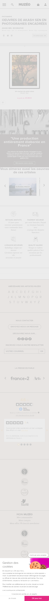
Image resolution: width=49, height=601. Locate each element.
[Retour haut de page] (3, 102)
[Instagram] (22, 340)
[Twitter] (30, 340)
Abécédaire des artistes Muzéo (24, 286)
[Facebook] (19, 340)
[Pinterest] (26, 340)
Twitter (7, 35)
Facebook (3, 35)
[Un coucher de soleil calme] (24, 88)
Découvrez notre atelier (24, 163)
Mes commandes (24, 517)
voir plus (24, 430)
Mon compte (25, 520)
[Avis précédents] (2, 430)
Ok (41, 351)
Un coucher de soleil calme (24, 92)
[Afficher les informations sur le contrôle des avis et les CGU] (39, 413)
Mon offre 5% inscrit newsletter (24, 523)
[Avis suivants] (47, 430)
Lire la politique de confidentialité (14, 590)
